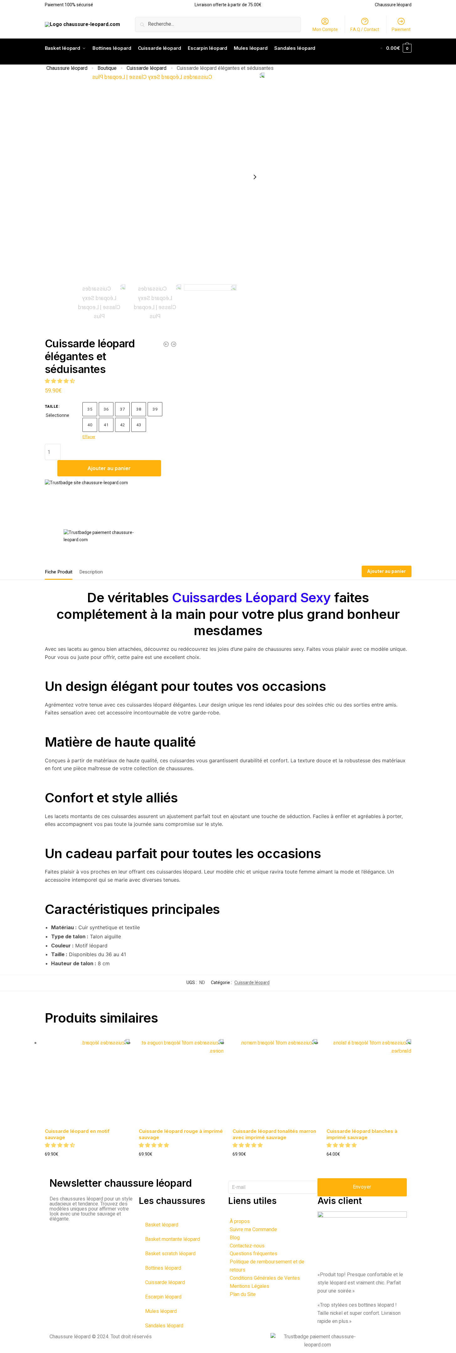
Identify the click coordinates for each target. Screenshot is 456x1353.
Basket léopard (161, 1225)
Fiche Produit (58, 571)
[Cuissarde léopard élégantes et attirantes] (173, 344)
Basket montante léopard (172, 1239)
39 (155, 409)
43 (138, 425)
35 (89, 409)
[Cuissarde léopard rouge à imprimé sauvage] (181, 1081)
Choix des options (87, 1164)
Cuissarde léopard (146, 68)
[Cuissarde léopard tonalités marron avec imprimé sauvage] (275, 1081)
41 (106, 425)
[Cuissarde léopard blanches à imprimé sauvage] (369, 1081)
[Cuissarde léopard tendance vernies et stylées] (166, 344)
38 (138, 409)
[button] (60, 381)
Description (91, 571)
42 (122, 425)
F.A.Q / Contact (364, 29)
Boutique (107, 68)
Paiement (401, 29)
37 (122, 409)
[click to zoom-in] (155, 177)
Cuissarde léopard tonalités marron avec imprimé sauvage (274, 1134)
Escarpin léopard (163, 1297)
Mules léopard (161, 1311)
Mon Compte (325, 29)
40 (89, 425)
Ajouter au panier (109, 468)
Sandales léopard (164, 1326)
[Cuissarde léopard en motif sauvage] (87, 1081)
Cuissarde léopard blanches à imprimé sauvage (362, 1134)
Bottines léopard (163, 1268)
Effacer (88, 437)
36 (106, 409)
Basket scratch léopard (170, 1253)
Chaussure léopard (66, 68)
